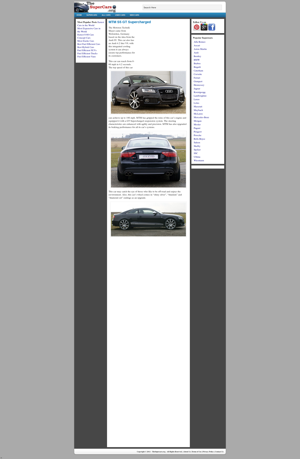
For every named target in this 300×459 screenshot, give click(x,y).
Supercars (91, 15)
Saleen (197, 142)
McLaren (198, 113)
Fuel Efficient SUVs (87, 50)
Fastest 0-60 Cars (85, 34)
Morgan (198, 120)
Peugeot (198, 131)
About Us (186, 451)
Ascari (197, 45)
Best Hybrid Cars (85, 47)
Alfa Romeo (199, 41)
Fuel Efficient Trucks (87, 53)
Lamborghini (200, 95)
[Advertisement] (162, 48)
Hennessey (199, 84)
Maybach (198, 110)
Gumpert (198, 81)
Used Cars (120, 15)
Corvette (198, 74)
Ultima (197, 156)
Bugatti (197, 66)
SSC (196, 153)
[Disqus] (148, 325)
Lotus (196, 102)
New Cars (134, 15)
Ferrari (197, 77)
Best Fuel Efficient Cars (88, 43)
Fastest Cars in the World (90, 23)
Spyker (197, 149)
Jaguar (197, 88)
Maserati (198, 106)
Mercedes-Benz (201, 117)
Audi (196, 52)
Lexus (197, 99)
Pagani (197, 128)
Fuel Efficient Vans (86, 56)
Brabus (197, 63)
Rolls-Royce (199, 138)
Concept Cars (83, 37)
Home (79, 15)
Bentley (197, 56)
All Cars (106, 15)
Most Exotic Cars (85, 40)
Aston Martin (200, 48)
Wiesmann (199, 160)
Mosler (197, 124)
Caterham (198, 70)
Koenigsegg (199, 92)
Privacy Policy (208, 451)
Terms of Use (196, 451)
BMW (197, 59)
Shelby (197, 145)
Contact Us (219, 451)
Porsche (197, 135)
